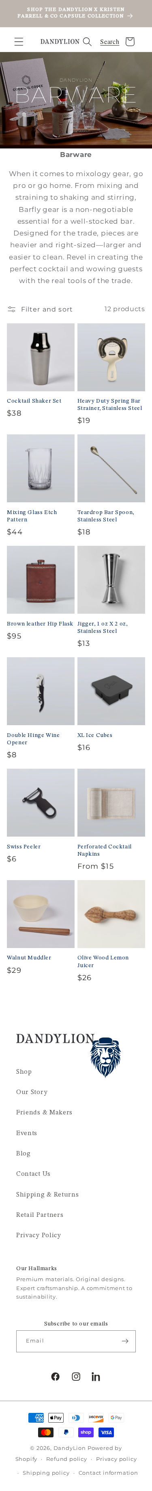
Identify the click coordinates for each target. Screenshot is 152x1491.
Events (26, 1133)
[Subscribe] (125, 1341)
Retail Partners (39, 1215)
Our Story (31, 1092)
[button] (19, 41)
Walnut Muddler (29, 958)
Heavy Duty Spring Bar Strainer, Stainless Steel (109, 404)
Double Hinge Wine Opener (33, 739)
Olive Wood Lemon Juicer (103, 961)
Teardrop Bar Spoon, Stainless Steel (105, 516)
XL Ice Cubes (95, 735)
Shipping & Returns (47, 1195)
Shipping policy (46, 1473)
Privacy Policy (38, 1235)
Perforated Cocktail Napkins (104, 850)
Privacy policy (116, 1459)
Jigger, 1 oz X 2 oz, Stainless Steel (102, 627)
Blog (23, 1154)
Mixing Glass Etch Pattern (32, 516)
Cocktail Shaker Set (34, 401)
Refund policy (66, 1459)
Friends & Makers (44, 1113)
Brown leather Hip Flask (40, 624)
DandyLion (70, 1448)
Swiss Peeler (24, 847)
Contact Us (33, 1174)
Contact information (108, 1473)
